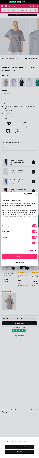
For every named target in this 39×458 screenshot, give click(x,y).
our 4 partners (12, 203)
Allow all (19, 256)
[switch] (34, 231)
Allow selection (19, 262)
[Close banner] (36, 194)
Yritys (19, 451)
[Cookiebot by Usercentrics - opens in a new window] (24, 194)
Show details (29, 250)
